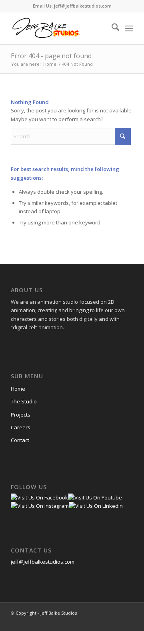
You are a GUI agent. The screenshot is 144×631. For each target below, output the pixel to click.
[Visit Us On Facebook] (39, 497)
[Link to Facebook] (91, 621)
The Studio (24, 401)
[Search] (111, 28)
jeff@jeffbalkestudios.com (42, 561)
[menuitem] (111, 28)
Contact (20, 440)
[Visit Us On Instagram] (40, 505)
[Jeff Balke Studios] (60, 28)
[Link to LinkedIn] (127, 621)
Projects (20, 414)
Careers (20, 427)
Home (18, 388)
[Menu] (129, 28)
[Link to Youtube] (115, 621)
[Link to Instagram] (103, 621)
